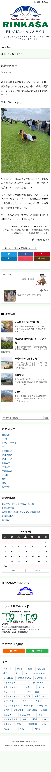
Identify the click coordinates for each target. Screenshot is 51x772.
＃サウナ (30, 687)
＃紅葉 (6, 729)
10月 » (37, 571)
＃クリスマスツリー (12, 687)
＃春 (40, 715)
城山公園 (41, 669)
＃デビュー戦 (8, 230)
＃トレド (42, 687)
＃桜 (24, 719)
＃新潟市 (25, 230)
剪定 (30, 669)
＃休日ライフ (40, 696)
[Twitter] (9, 254)
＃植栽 (34, 719)
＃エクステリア (36, 682)
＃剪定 (39, 701)
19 (25, 556)
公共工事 (6, 463)
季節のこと (7, 471)
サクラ (20, 669)
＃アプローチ (41, 678)
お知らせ (6, 435)
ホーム (6, 54)
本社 (26, 673)
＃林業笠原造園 (36, 230)
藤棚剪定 (6, 520)
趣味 (4, 479)
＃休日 (27, 696)
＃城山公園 (28, 706)
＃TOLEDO (8, 678)
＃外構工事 (42, 706)
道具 (4, 483)
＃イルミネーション (12, 682)
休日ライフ (28, 227)
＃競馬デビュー (19, 233)
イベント (6, 439)
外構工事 (6, 467)
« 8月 (14, 571)
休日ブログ (7, 455)
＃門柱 (37, 729)
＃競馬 (46, 230)
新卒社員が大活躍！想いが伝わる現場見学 (21, 512)
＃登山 (19, 724)
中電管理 (19, 375)
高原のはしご (8, 516)
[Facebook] (25, 254)
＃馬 (45, 233)
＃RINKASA (39, 673)
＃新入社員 (32, 710)
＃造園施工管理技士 (34, 233)
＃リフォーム (9, 692)
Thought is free (40, 745)
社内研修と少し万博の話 (27, 322)
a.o (47, 240)
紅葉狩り (19, 392)
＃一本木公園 (33, 692)
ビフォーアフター (10, 443)
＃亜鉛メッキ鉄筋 (11, 696)
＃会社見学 (8, 701)
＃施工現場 (25, 715)
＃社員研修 (32, 724)
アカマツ (7, 669)
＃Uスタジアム (24, 678)
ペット (5, 447)
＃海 (44, 719)
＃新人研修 (18, 710)
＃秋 (44, 724)
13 (32, 551)
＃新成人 (7, 715)
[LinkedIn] (9, 258)
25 (18, 561)
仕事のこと (19, 54)
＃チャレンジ (42, 227)
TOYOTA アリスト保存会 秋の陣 (18, 504)
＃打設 (6, 710)
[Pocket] (25, 258)
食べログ (6, 487)
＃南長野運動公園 (11, 706)
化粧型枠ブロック (10, 508)
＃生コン (7, 724)
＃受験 (17, 230)
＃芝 (22, 729)
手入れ (5, 475)
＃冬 (25, 701)
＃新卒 (44, 710)
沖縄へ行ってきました (26, 358)
